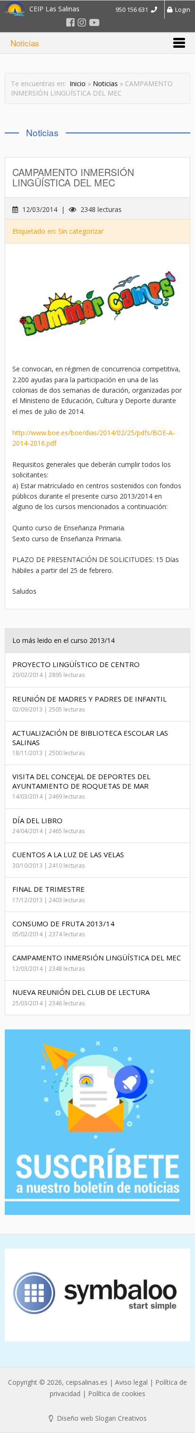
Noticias (105, 83)
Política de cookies (116, 1393)
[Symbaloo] (97, 1294)
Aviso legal (131, 1382)
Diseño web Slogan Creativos (101, 1418)
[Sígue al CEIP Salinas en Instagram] (82, 22)
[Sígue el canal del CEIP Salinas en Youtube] (94, 22)
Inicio (78, 83)
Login (181, 9)
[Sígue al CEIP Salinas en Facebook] (70, 22)
